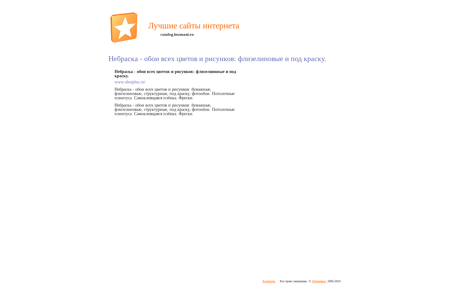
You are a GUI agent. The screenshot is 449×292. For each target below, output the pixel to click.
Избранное (319, 281)
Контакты (269, 281)
